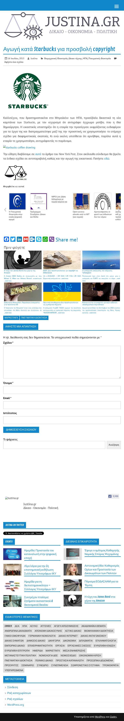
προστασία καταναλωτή (70, 660)
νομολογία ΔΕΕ (48, 655)
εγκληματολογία (106, 640)
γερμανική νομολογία (42, 635)
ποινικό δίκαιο (44, 660)
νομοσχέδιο (68, 655)
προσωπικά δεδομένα (100, 660)
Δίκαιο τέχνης (75, 58)
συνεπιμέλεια (59, 665)
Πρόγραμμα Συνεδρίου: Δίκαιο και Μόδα (38, 214)
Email (7, 398)
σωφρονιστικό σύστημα (85, 665)
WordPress (100, 716)
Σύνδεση (12, 687)
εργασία (60, 645)
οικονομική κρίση (90, 655)
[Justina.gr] (13, 498)
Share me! (67, 239)
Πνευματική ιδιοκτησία (99, 58)
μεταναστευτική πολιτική (20, 655)
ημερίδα (38, 650)
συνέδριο (42, 665)
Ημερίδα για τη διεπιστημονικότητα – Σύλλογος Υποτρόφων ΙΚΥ (40, 585)
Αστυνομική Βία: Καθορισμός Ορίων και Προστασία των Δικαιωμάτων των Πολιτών (102, 569)
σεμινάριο (27, 665)
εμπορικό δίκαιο (15, 645)
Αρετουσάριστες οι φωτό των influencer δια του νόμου (103, 214)
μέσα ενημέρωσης (74, 650)
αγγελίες (46, 626)
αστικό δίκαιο (73, 630)
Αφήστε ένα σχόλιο (13, 61)
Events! (9, 541)
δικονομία (69, 640)
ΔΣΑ (17, 626)
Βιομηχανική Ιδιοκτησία (55, 58)
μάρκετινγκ (11, 317)
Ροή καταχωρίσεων (19, 693)
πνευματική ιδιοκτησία (34, 317)
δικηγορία (54, 640)
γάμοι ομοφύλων (15, 635)
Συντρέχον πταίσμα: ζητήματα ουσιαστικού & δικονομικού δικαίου (38, 601)
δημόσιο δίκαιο (36, 640)
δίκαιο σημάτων (14, 640)
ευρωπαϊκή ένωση (104, 645)
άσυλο (33, 626)
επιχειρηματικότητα (40, 645)
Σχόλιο (8, 342)
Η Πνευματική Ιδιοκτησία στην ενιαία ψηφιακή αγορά (15, 216)
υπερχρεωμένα (14, 670)
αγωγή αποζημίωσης (66, 626)
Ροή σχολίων (15, 699)
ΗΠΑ (85, 58)
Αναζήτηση (114, 445)
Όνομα (8, 383)
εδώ (106, 158)
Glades (113, 716)
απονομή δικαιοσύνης (48, 630)
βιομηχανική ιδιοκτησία (98, 630)
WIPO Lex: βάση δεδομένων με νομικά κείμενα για (59, 199)
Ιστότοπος (10, 413)
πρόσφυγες (11, 665)
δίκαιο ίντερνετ (68, 635)
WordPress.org (15, 705)
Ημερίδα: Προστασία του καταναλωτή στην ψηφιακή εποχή (40, 554)
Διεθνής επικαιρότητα (81, 541)
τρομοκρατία (111, 665)
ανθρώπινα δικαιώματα (18, 630)
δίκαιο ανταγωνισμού (93, 635)
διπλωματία (86, 640)
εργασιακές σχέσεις (79, 645)
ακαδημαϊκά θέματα (94, 626)
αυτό (38, 154)
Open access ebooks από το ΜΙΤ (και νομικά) (81, 214)
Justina (34, 58)
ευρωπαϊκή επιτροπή (17, 650)
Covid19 (8, 626)
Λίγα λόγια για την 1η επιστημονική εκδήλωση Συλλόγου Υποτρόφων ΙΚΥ (40, 569)
